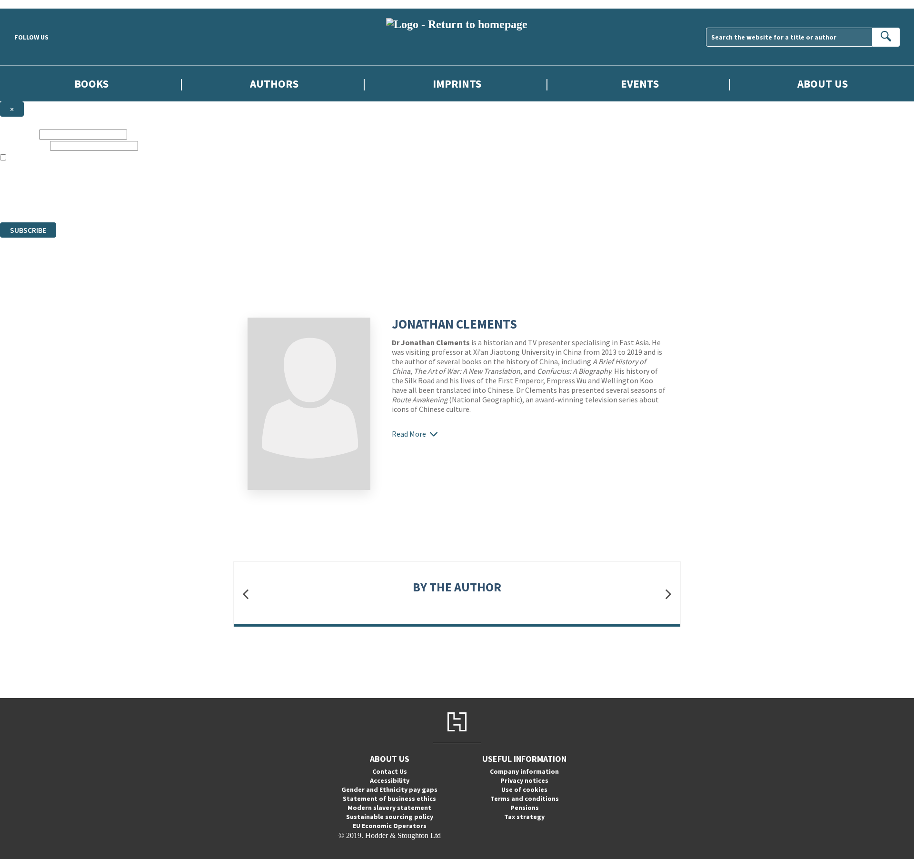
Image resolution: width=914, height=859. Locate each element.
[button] (245, 594)
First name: (18, 134)
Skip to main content (31, 4)
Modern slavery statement (389, 807)
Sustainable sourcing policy (389, 816)
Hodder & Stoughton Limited (109, 184)
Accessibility (389, 780)
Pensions (524, 807)
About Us (822, 83)
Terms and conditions (524, 798)
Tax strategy (524, 816)
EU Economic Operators (390, 825)
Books (91, 83)
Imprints (457, 83)
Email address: (24, 145)
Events (640, 83)
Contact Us (389, 771)
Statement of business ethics (389, 798)
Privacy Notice (187, 201)
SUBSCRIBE (28, 230)
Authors (274, 83)
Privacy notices (524, 780)
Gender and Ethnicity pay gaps (389, 789)
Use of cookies (524, 789)
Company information (524, 771)
